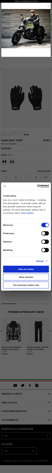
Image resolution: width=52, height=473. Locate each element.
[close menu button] (48, 6)
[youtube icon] (15, 385)
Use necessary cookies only (26, 285)
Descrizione (6, 148)
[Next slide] (50, 69)
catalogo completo (17, 132)
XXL (46, 177)
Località (6, 444)
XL (36, 177)
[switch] (45, 233)
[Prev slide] (2, 69)
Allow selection (26, 277)
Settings (40, 261)
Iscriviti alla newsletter (17, 429)
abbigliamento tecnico (10, 134)
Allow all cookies (26, 269)
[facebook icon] (30, 385)
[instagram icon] (37, 385)
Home (3, 132)
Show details (27, 213)
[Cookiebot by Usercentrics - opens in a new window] (37, 186)
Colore (4, 155)
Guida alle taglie (44, 171)
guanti (26, 134)
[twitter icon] (23, 385)
